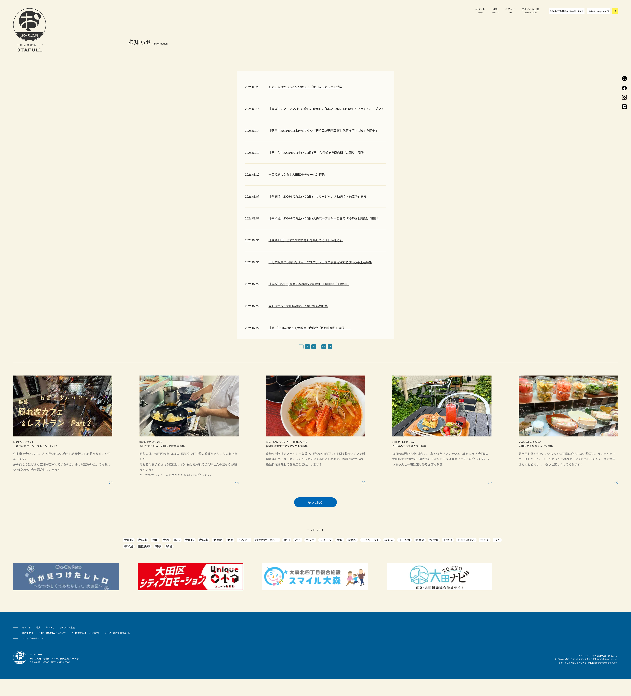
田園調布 (144, 546)
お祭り (447, 540)
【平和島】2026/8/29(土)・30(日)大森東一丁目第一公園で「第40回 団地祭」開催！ (324, 218)
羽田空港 (404, 540)
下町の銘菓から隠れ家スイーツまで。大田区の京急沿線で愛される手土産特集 (320, 262)
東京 (230, 540)
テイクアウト (370, 540)
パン (497, 540)
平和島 (128, 546)
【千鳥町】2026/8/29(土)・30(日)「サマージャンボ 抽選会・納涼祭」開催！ (319, 196)
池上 (298, 540)
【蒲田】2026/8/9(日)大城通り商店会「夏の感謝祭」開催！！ (310, 328)
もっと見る (315, 502)
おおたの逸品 (466, 540)
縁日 (169, 546)
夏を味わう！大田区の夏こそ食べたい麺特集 (298, 306)
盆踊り (352, 540)
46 (323, 346)
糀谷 (158, 546)
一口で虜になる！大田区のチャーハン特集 (297, 174)
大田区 (128, 540)
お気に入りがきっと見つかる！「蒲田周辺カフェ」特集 (305, 87)
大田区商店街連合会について (85, 633)
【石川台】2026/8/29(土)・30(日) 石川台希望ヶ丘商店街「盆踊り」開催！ (318, 152)
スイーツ (326, 540)
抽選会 (419, 540)
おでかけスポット (267, 540)
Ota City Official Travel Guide (566, 10)
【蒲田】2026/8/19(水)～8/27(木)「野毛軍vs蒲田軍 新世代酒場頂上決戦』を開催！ (323, 130)
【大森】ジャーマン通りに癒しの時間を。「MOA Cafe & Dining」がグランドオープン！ (326, 109)
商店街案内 (27, 633)
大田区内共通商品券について (52, 633)
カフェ (310, 540)
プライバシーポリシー (33, 638)
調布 (177, 540)
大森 (166, 540)
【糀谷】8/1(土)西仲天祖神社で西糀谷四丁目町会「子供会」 (309, 284)
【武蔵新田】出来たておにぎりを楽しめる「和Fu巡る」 (306, 240)
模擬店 (389, 540)
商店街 (142, 540)
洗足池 (433, 540)
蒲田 (155, 540)
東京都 (217, 540)
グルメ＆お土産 (530, 11)
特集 (495, 11)
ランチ (484, 540)
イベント (480, 11)
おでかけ (510, 11)
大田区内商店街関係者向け (117, 633)
